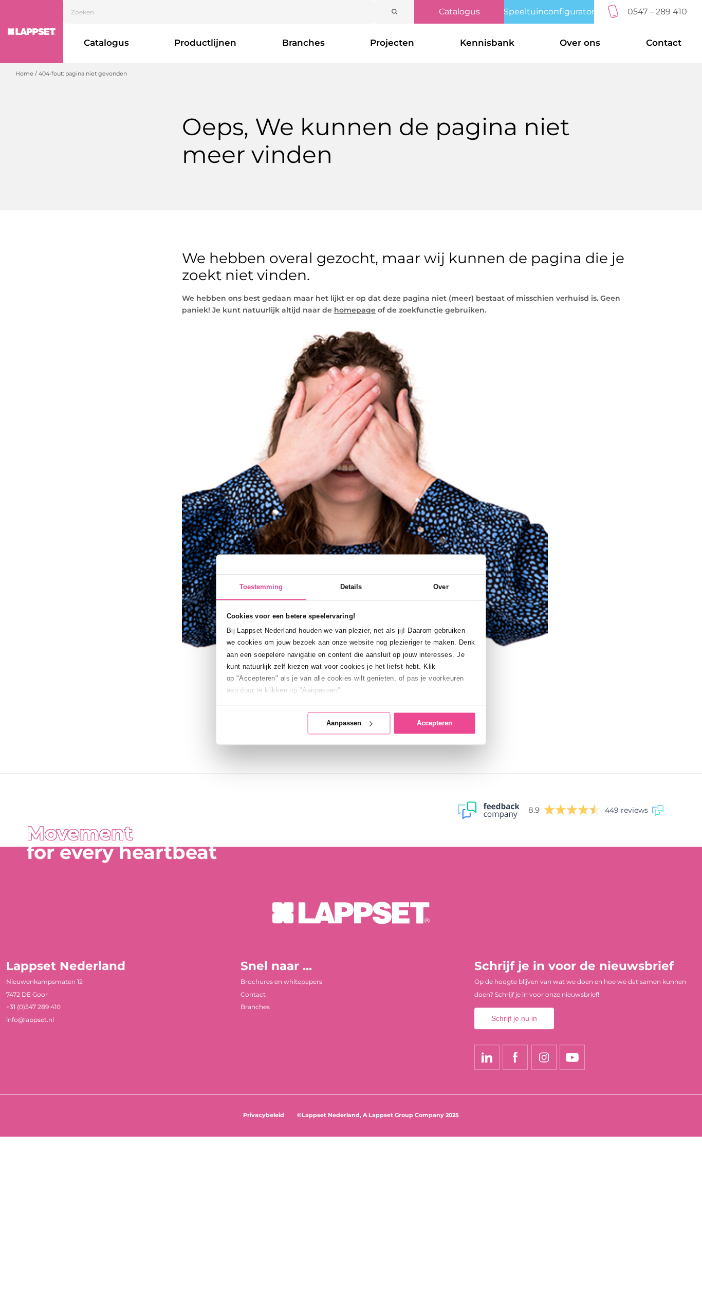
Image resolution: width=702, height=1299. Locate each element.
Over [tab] (440, 587)
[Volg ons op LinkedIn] (487, 1057)
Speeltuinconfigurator (549, 11)
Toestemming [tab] (261, 587)
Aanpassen (343, 723)
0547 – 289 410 (657, 11)
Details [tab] (351, 587)
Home (24, 73)
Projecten (392, 43)
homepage (355, 310)
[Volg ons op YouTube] (572, 1057)
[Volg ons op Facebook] (515, 1057)
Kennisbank (487, 43)
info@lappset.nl (30, 1019)
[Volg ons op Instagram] (544, 1057)
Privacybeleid (263, 1115)
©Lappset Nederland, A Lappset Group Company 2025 (378, 1115)
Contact (253, 994)
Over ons (580, 43)
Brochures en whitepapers (281, 981)
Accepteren (434, 723)
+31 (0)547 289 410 (33, 1007)
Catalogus (459, 11)
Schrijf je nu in (514, 1018)
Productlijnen (205, 43)
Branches (303, 43)
